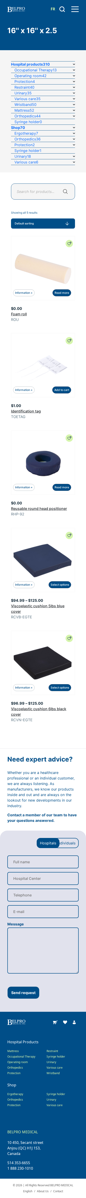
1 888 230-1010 (20, 1168)
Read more (62, 292)
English (27, 1191)
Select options (60, 584)
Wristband (53, 1073)
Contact (58, 1191)
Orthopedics (15, 1068)
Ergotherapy (15, 1094)
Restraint (52, 1051)
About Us (43, 1191)
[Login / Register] (74, 1022)
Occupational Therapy (21, 1056)
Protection (13, 1073)
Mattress (13, 1051)
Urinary (51, 1062)
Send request (23, 992)
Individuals (66, 843)
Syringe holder (56, 1056)
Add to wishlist (69, 243)
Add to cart (61, 390)
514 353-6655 (18, 1162)
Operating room (17, 1062)
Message (15, 924)
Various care (55, 1068)
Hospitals (48, 843)
